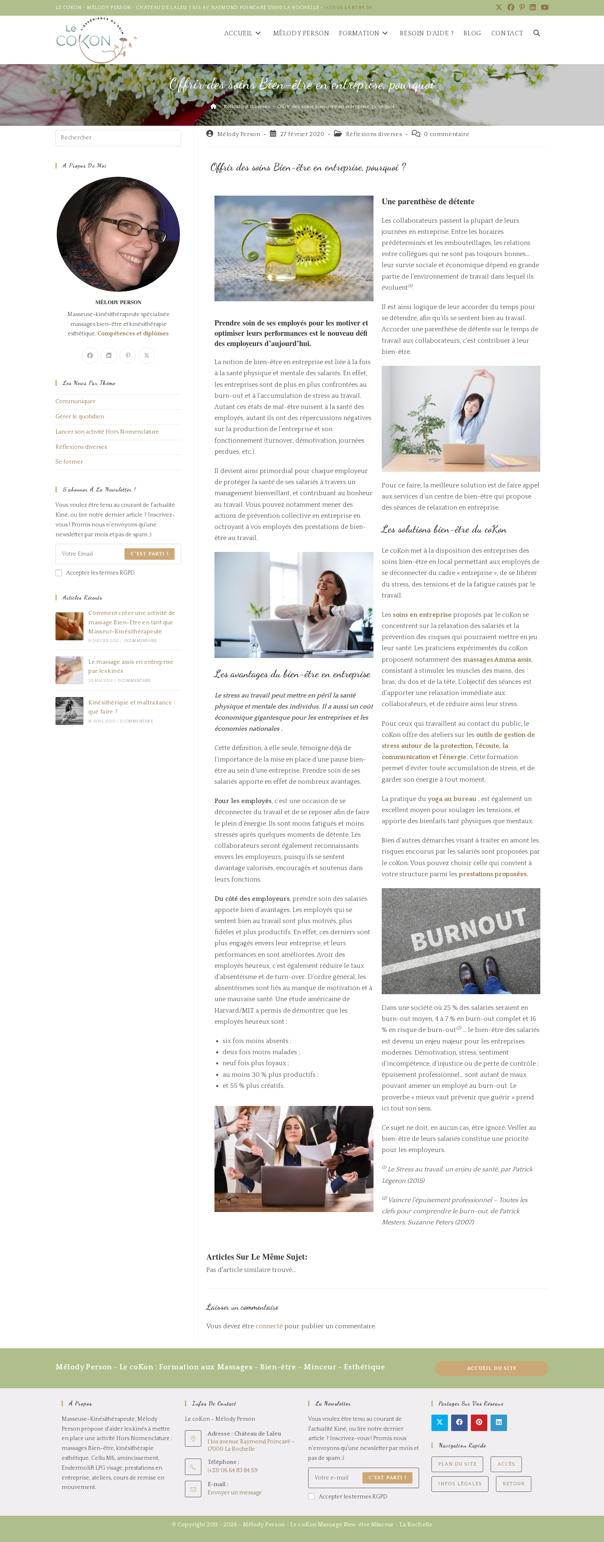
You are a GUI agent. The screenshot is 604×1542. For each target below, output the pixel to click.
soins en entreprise (422, 615)
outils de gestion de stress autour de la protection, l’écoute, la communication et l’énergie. (458, 746)
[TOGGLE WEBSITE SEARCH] (536, 33)
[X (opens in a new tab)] (499, 8)
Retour (514, 1484)
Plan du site (457, 1464)
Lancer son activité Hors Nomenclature (107, 432)
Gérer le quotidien (79, 416)
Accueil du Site (491, 1368)
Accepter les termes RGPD (100, 573)
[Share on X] (439, 1423)
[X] (146, 355)
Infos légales (460, 1484)
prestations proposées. (492, 874)
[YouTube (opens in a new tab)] (543, 8)
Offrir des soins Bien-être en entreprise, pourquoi (335, 106)
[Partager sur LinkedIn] (499, 1423)
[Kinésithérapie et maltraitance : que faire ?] (69, 711)
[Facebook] (90, 355)
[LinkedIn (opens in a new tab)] (532, 8)
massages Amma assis (497, 659)
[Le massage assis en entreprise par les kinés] (69, 670)
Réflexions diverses (374, 134)
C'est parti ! (149, 553)
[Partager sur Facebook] (459, 1423)
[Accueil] (213, 106)
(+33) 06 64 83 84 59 (348, 7)
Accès (506, 1464)
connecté (269, 1326)
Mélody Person (239, 134)
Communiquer (75, 401)
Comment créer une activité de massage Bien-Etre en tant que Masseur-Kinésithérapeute (131, 622)
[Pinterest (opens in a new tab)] (522, 8)
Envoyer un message (234, 1492)
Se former (69, 462)
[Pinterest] (128, 355)
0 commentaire (446, 134)
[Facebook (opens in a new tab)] (511, 8)
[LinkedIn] (109, 355)
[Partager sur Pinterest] (479, 1423)
